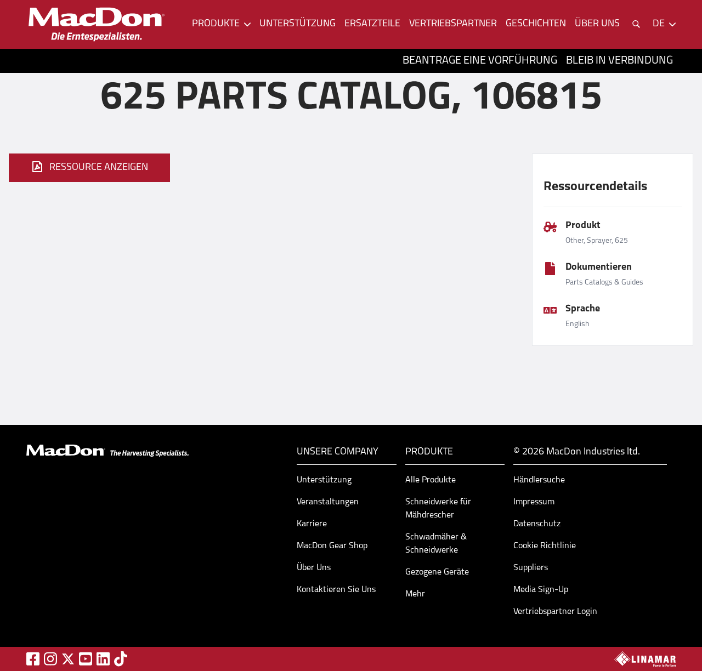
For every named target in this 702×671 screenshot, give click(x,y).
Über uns (597, 24)
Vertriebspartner (453, 24)
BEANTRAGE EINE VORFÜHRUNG (480, 60)
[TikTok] (120, 658)
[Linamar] (645, 659)
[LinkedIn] (103, 658)
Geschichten (536, 24)
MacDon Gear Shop (332, 546)
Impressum (533, 502)
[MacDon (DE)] (96, 24)
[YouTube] (85, 658)
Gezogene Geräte (437, 572)
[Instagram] (50, 658)
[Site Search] (636, 24)
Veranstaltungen (328, 502)
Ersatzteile (372, 24)
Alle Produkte (430, 480)
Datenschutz (537, 524)
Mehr (415, 594)
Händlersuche (539, 480)
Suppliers (530, 568)
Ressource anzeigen (98, 168)
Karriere (312, 524)
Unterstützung (297, 24)
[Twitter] (68, 659)
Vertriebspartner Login (555, 611)
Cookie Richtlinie (544, 546)
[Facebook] (32, 658)
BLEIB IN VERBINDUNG (619, 60)
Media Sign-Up (540, 589)
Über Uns (314, 568)
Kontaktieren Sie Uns (336, 589)
